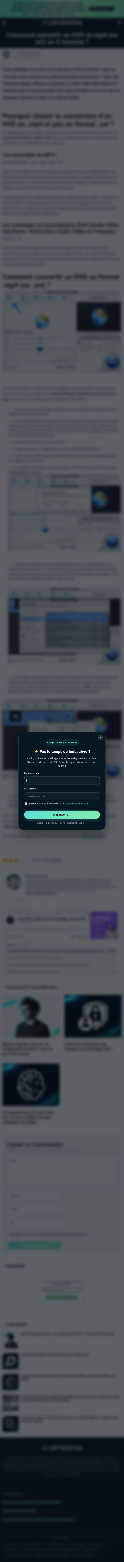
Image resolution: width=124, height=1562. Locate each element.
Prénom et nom (31, 773)
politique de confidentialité (75, 803)
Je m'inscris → (62, 814)
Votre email (30, 788)
